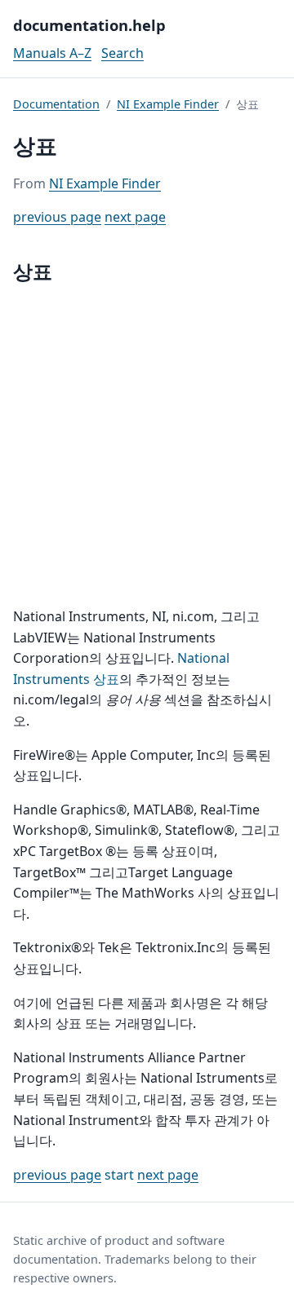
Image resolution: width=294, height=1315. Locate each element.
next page (135, 217)
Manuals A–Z (52, 53)
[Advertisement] (147, 447)
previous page (57, 217)
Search (122, 53)
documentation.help (89, 25)
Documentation (56, 104)
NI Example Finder (168, 104)
